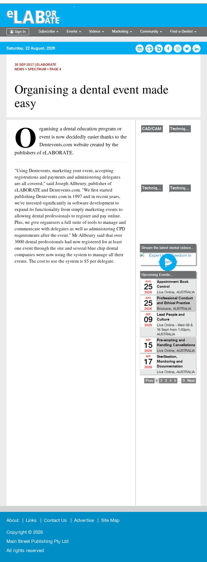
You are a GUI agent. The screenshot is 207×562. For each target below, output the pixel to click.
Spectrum (37, 69)
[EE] (36, 17)
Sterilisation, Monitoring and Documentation (170, 361)
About (12, 520)
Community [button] (149, 31)
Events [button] (72, 31)
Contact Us (55, 520)
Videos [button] (95, 31)
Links (31, 520)
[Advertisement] (168, 448)
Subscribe (47, 31)
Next (191, 381)
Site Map (110, 520)
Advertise (84, 520)
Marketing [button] (120, 31)
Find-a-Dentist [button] (182, 31)
